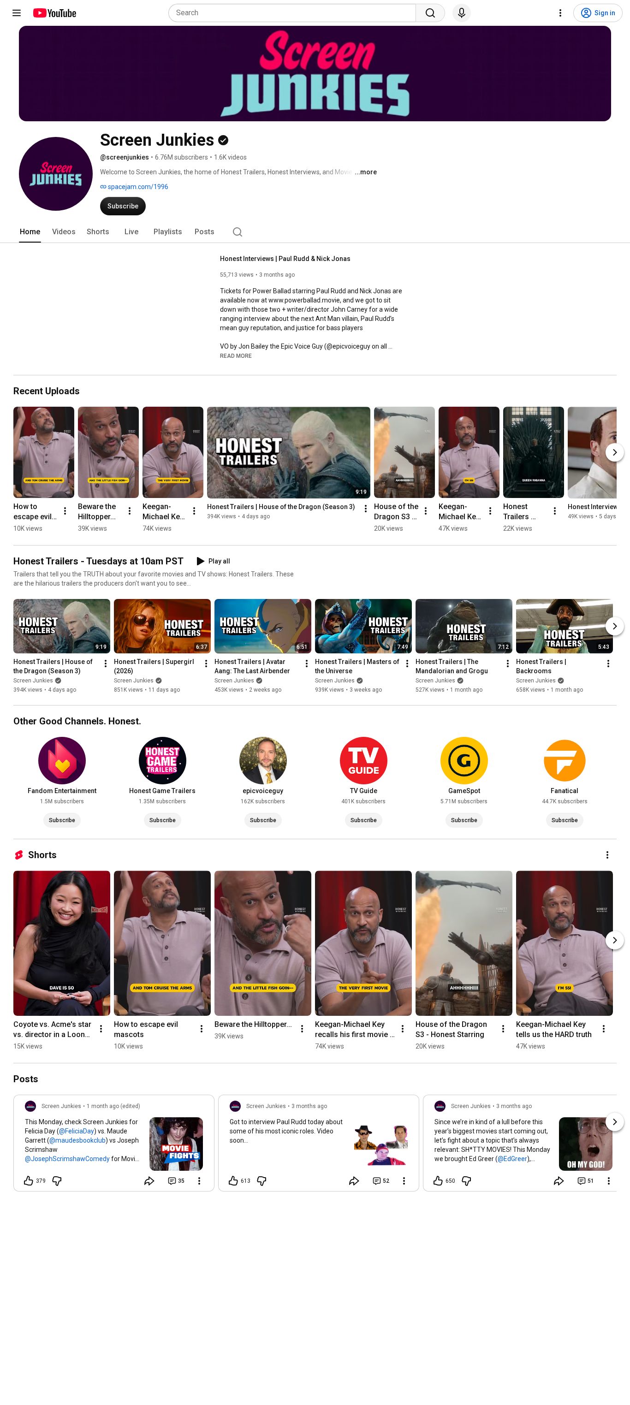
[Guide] (16, 12)
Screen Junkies (33, 680)
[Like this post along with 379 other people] (28, 1181)
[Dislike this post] (56, 1181)
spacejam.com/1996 (137, 186)
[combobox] (295, 12)
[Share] (149, 1181)
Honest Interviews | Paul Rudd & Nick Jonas (285, 258)
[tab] (30, 232)
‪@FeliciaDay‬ (76, 1131)
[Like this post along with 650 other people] (438, 1181)
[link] (114, 1146)
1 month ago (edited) (113, 1106)
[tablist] (315, 232)
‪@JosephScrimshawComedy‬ (67, 1158)
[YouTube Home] (54, 13)
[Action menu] (199, 1181)
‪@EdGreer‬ (512, 1158)
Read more (236, 356)
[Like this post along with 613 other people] (233, 1181)
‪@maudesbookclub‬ (77, 1140)
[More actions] (65, 511)
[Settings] (560, 12)
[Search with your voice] (461, 13)
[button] (236, 355)
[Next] (615, 452)
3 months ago (309, 1106)
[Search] (430, 13)
